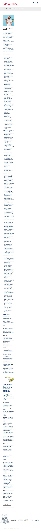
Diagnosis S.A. (17, 528)
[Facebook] (34, 3)
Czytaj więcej (7, 504)
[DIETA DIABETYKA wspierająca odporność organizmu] (8, 20)
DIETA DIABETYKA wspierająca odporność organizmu (8, 28)
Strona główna (6, 8)
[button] (38, 3)
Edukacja (12, 8)
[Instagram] (35, 3)
